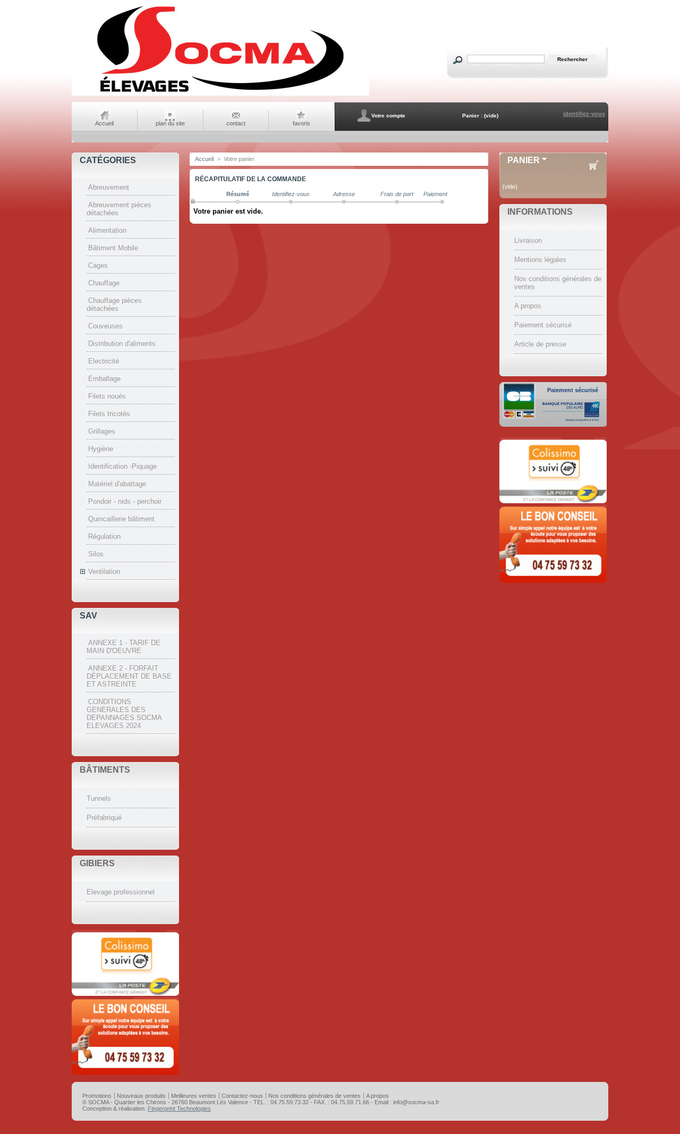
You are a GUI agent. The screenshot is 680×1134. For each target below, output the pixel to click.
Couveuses (105, 326)
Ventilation (104, 572)
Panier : (472, 116)
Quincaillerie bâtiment (121, 519)
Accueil (104, 123)
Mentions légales (540, 260)
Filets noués (107, 396)
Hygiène (100, 449)
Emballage (104, 379)
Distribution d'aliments (122, 344)
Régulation (104, 536)
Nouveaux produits (141, 1096)
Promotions (97, 1096)
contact (235, 123)
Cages (98, 265)
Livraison (528, 240)
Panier (523, 160)
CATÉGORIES (108, 160)
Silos (96, 554)
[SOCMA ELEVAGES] (220, 94)
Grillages (101, 431)
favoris (301, 123)
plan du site (170, 123)
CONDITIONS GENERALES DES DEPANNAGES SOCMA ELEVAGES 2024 (124, 714)
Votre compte (388, 116)
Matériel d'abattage (117, 484)
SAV (88, 615)
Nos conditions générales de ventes (314, 1096)
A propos (527, 306)
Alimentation (107, 230)
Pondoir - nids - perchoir (125, 501)
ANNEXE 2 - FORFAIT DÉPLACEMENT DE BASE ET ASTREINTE (129, 676)
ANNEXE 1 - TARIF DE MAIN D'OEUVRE (123, 647)
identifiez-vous (584, 114)
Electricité (103, 361)
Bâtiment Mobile (113, 248)
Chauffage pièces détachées (114, 304)
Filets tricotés (109, 414)
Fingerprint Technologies (179, 1108)
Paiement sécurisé (543, 325)
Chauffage (104, 283)
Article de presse (540, 344)
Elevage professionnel (121, 892)
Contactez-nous (242, 1096)
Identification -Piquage (122, 466)
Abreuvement (108, 187)
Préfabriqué (104, 818)
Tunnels (99, 798)
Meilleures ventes (193, 1096)
